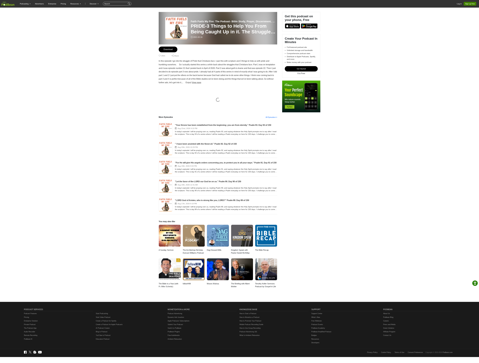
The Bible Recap (262, 250)
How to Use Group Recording (250, 328)
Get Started (301, 69)
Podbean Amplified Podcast (321, 332)
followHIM (187, 284)
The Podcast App (30, 328)
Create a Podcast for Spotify (106, 321)
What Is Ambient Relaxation (250, 335)
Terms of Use (399, 352)
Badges (314, 335)
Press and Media (389, 324)
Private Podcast (30, 324)
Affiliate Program (389, 332)
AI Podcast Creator (103, 328)
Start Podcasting (102, 313)
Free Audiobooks (174, 335)
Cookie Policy (386, 352)
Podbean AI (28, 339)
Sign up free (470, 4)
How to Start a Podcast (248, 313)
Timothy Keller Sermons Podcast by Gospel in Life (265, 285)
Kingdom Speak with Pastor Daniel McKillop (240, 251)
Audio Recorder (29, 332)
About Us (386, 313)
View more (196, 82)
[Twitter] (30, 352)
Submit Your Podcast (175, 324)
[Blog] (34, 352)
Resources (315, 339)
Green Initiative (388, 328)
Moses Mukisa (213, 284)
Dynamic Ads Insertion (176, 317)
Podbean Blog (388, 317)
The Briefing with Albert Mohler (240, 285)
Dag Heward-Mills (214, 250)
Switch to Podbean (174, 328)
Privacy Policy (372, 352)
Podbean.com (448, 352)
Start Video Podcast (103, 317)
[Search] (129, 3)
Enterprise (52, 4)
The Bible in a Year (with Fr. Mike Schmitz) (168, 285)
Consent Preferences (415, 352)
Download (168, 49)
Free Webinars (316, 321)
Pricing (63, 4)
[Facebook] (25, 352)
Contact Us (387, 335)
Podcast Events (317, 324)
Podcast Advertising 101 (248, 332)
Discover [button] (93, 4)
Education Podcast (103, 339)
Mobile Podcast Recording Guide (251, 324)
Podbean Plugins (174, 332)
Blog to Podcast (101, 332)
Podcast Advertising (175, 313)
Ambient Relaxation (175, 339)
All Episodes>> (271, 117)
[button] (25, 3)
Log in (459, 4)
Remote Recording (30, 335)
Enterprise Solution (31, 321)
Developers (315, 343)
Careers (386, 321)
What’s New (315, 317)
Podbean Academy (318, 328)
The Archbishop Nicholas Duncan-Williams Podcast (193, 251)
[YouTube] (40, 352)
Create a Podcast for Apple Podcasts (109, 324)
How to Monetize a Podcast (249, 317)
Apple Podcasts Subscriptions (178, 321)
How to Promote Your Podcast (250, 321)
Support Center (316, 313)
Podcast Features (30, 313)
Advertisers (39, 4)
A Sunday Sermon (166, 250)
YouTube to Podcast (103, 335)
